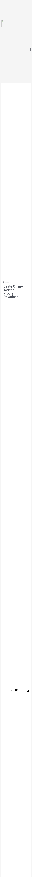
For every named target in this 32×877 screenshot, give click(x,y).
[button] (29, 49)
